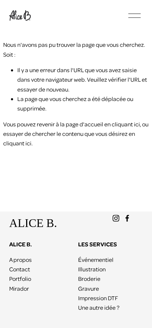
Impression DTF (98, 298)
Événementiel (95, 259)
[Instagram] (115, 218)
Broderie (89, 278)
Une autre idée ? (98, 307)
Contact (19, 269)
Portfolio (20, 278)
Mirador (19, 288)
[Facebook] (127, 218)
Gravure (88, 288)
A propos (20, 259)
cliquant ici (126, 124)
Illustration (92, 269)
